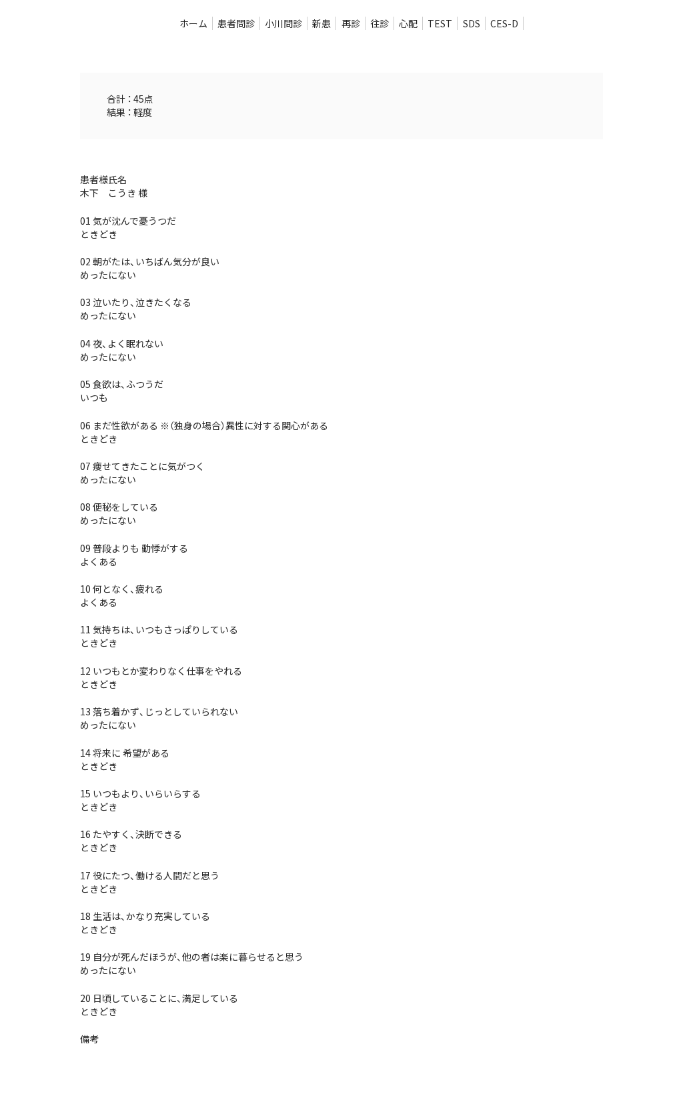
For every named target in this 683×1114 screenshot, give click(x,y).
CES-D (504, 23)
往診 (379, 23)
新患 (321, 23)
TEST (440, 23)
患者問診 (236, 23)
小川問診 (283, 23)
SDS (471, 23)
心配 (408, 23)
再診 (351, 23)
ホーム (193, 23)
